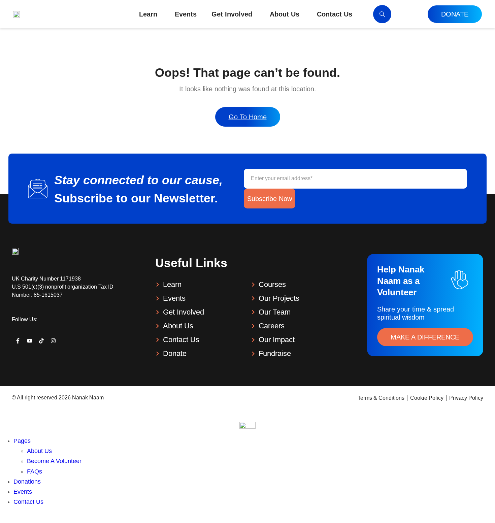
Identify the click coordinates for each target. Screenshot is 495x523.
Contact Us (28, 501)
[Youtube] (29, 341)
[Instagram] (53, 341)
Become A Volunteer (54, 461)
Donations (27, 481)
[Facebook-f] (18, 341)
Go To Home (248, 117)
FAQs (34, 471)
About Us (39, 451)
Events (22, 491)
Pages (22, 440)
